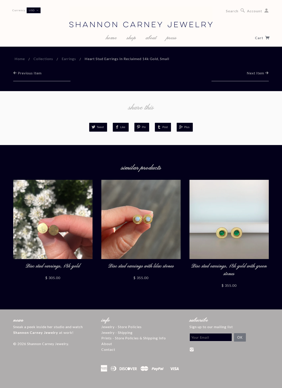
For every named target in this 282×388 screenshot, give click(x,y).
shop (131, 38)
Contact (108, 349)
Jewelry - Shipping (117, 332)
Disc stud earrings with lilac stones (141, 266)
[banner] (141, 18)
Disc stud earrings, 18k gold (53, 266)
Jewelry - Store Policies (121, 327)
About (106, 344)
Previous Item (29, 73)
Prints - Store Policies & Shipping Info (133, 338)
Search (232, 11)
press (171, 38)
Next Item (256, 73)
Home (20, 59)
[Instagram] (191, 349)
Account (254, 11)
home (111, 38)
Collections (43, 59)
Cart (259, 38)
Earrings (69, 59)
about (151, 38)
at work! (43, 332)
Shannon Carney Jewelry (47, 344)
